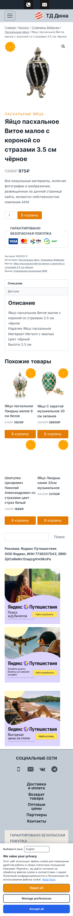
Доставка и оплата (36, 786)
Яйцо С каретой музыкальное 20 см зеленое (51, 411)
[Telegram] (54, 769)
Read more (48, 879)
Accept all (36, 909)
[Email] (30, 769)
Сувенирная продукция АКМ (30, 270)
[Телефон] (19, 769)
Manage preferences (36, 898)
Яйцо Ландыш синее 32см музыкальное (48, 483)
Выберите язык (13, 849)
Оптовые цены (36, 806)
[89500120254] (28, 4)
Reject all (36, 888)
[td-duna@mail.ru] (44, 4)
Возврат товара (36, 796)
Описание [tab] (15, 283)
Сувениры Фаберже (52, 259)
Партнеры (36, 814)
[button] (63, 46)
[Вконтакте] (42, 769)
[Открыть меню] (10, 15)
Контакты (36, 821)
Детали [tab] (13, 291)
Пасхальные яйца (24, 114)
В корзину (29, 215)
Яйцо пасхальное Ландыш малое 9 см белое (19, 411)
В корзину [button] (20, 434)
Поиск (59, 537)
